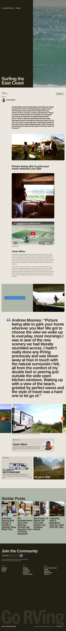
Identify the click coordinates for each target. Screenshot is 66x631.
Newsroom (46, 571)
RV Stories (18, 8)
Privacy (3, 626)
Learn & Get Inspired (8, 8)
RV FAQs (46, 569)
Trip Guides (25, 569)
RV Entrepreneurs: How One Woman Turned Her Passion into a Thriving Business (25, 526)
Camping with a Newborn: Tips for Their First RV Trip (57, 522)
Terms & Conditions (11, 626)
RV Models (25, 568)
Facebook (4, 569)
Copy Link (60, 94)
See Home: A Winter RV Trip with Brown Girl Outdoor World (41, 523)
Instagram (4, 568)
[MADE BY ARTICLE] (59, 626)
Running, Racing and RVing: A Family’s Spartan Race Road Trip (9, 523)
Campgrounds (26, 571)
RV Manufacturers (27, 574)
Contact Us (47, 574)
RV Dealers (25, 572)
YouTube (4, 571)
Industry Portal (48, 572)
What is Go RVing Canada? (50, 568)
